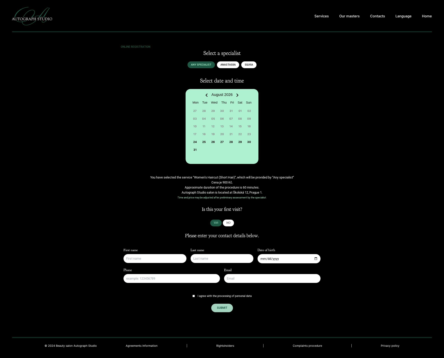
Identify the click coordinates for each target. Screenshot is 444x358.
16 (249, 126)
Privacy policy (390, 345)
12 (213, 126)
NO (228, 222)
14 (231, 126)
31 (231, 111)
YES (216, 222)
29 (213, 111)
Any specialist (201, 64)
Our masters (349, 16)
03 (195, 118)
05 (213, 118)
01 (240, 111)
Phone (127, 270)
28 (204, 111)
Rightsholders (225, 345)
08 (240, 118)
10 (195, 126)
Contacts (377, 16)
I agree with (225, 296)
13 (222, 126)
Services (321, 16)
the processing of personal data (232, 296)
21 (231, 134)
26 (213, 142)
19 (213, 134)
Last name (197, 250)
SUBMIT (222, 307)
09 (249, 118)
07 (231, 118)
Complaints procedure (307, 345)
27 (195, 111)
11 (204, 126)
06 (222, 118)
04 (204, 118)
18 (204, 134)
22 (240, 134)
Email (228, 270)
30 (222, 111)
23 (249, 134)
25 (204, 142)
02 (249, 111)
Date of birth (266, 250)
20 (222, 134)
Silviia (249, 64)
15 (240, 126)
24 (195, 142)
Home (427, 16)
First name (130, 250)
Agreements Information (141, 345)
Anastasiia (228, 64)
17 (195, 134)
